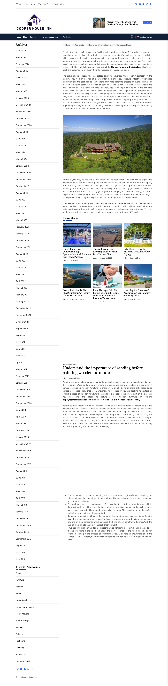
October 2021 (22, 322)
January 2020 (22, 437)
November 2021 (23, 315)
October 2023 (22, 186)
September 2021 (23, 328)
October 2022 (22, 240)
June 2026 (21, 50)
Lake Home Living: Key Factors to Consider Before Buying (137, 252)
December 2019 (23, 444)
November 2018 (23, 525)
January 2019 (22, 511)
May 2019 (20, 491)
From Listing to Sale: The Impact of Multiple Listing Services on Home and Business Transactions (106, 294)
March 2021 (21, 369)
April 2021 (20, 362)
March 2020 (21, 423)
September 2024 (24, 125)
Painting (19, 634)
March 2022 (21, 288)
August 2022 (22, 254)
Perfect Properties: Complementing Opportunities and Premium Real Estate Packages (77, 253)
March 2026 (21, 57)
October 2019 (22, 457)
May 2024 (20, 152)
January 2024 (22, 166)
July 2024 (20, 138)
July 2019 (20, 478)
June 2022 (21, 267)
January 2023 (22, 233)
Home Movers (22, 614)
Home (18, 37)
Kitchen (19, 627)
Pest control (21, 641)
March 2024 (21, 159)
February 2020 (23, 430)
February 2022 (23, 294)
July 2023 (20, 200)
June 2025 (21, 77)
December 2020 (23, 389)
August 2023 (22, 193)
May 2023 (20, 213)
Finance (19, 573)
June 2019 (20, 484)
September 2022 (24, 247)
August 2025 (22, 71)
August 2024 (22, 132)
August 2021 (22, 335)
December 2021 (23, 308)
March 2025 (21, 91)
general (19, 586)
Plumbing (20, 647)
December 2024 (23, 105)
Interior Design (23, 620)
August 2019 (22, 471)
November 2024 (23, 111)
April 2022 (21, 281)
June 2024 (21, 145)
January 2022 (22, 301)
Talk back (66, 37)
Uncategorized (23, 661)
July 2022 (20, 261)
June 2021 (20, 349)
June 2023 (21, 206)
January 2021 (22, 383)
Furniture (20, 580)
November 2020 (23, 396)
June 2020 (21, 410)
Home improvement (50, 37)
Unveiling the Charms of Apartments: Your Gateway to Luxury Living (137, 293)
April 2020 (21, 416)
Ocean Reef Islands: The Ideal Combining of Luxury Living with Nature (76, 293)
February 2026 (23, 64)
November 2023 (23, 179)
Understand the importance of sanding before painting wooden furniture (103, 370)
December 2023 (23, 172)
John (64, 261)
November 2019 (23, 450)
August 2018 (22, 545)
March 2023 (21, 220)
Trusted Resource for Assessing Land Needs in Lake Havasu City (105, 252)
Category (33, 37)
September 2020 (24, 403)
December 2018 (23, 518)
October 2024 (22, 118)
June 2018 (20, 559)
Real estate (21, 654)
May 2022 (20, 274)
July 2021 (20, 342)
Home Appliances (24, 600)
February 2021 (22, 376)
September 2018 (23, 539)
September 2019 (23, 464)
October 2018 (22, 532)
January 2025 (22, 98)
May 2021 (20, 355)
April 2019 (20, 498)
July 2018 (20, 552)
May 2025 (20, 84)
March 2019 (21, 505)
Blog (25, 37)
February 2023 (23, 227)
